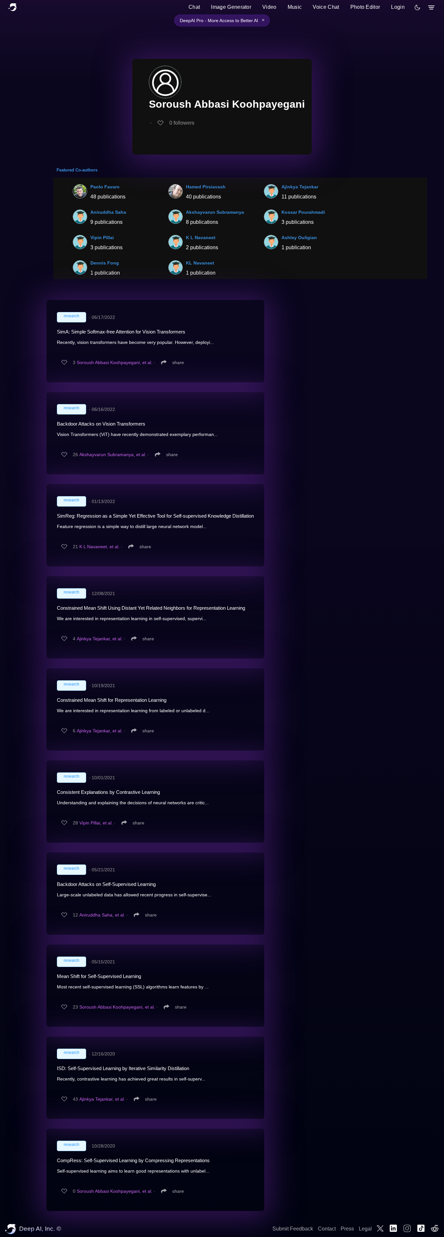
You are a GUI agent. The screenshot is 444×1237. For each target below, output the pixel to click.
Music (295, 7)
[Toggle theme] (417, 7)
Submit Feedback (292, 1228)
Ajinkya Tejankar (299, 186)
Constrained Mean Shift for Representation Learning (111, 700)
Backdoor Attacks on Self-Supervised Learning (106, 884)
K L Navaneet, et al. (99, 546)
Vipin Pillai (102, 237)
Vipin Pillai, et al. (96, 822)
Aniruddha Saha (108, 212)
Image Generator (231, 7)
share (178, 362)
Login (398, 7)
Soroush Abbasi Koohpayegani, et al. (114, 362)
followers (181, 123)
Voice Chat (326, 7)
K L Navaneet (200, 237)
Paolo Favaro (105, 186)
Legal (365, 1228)
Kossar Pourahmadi (303, 212)
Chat (194, 7)
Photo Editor (365, 7)
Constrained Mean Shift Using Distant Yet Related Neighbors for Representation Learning (151, 608)
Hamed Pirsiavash (206, 186)
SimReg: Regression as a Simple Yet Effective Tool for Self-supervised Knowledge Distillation (155, 516)
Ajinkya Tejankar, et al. (100, 638)
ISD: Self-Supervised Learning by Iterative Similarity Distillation (123, 1068)
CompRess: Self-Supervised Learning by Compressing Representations (133, 1160)
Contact (327, 1228)
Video (269, 7)
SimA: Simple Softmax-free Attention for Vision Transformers (121, 331)
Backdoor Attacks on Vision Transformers (101, 424)
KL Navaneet (200, 262)
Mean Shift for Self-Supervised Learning (99, 976)
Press (347, 1228)
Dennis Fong (104, 262)
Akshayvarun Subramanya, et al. (112, 454)
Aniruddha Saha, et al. (102, 915)
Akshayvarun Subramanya (215, 212)
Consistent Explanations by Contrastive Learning (108, 792)
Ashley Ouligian (299, 237)
